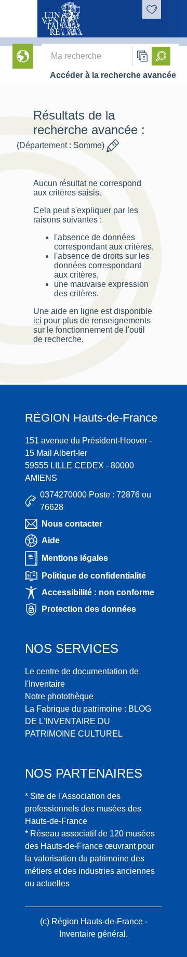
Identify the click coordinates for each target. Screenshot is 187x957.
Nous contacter (72, 523)
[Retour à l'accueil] (18, 18)
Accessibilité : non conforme (98, 592)
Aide (51, 540)
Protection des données (89, 609)
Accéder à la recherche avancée (113, 75)
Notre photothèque (59, 696)
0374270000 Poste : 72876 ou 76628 (95, 501)
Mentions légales (75, 558)
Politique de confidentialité (94, 575)
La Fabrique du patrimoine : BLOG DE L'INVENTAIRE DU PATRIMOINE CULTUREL (88, 721)
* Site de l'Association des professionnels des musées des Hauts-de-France (83, 808)
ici (37, 320)
